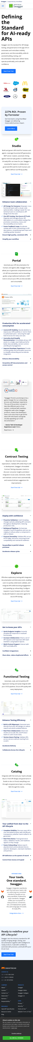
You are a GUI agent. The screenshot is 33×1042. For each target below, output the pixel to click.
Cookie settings (16, 1033)
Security (20, 1006)
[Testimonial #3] (24, 382)
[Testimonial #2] (18, 382)
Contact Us (4, 993)
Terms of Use (22, 1009)
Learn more (14, 1028)
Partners (3, 998)
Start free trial (15, 174)
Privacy (20, 1003)
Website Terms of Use (24, 1011)
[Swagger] (18, 6)
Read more (8, 430)
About (3, 987)
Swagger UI (21, 996)
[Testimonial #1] (12, 382)
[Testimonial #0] (6, 382)
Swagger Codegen (23, 993)
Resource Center (6, 1011)
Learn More (11, 129)
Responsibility (5, 1001)
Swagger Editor (22, 990)
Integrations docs (15, 913)
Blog (2, 1014)
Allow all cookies (16, 1038)
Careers (3, 990)
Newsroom (4, 996)
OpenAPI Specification (7, 1009)
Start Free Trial (8, 71)
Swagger (20, 987)
